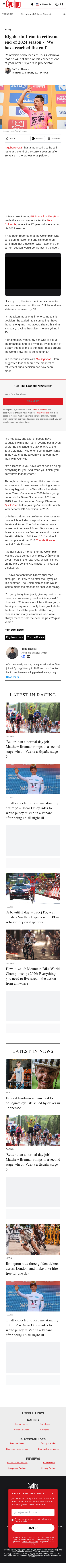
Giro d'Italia (45, 1424)
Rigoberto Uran (14, 637)
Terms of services (39, 410)
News (45, 72)
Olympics (44, 1430)
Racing (8, 29)
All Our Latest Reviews (17, 1463)
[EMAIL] (29, 657)
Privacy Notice (42, 413)
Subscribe (46, 4)
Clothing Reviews (48, 1468)
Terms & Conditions (30, 1541)
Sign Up (33, 1528)
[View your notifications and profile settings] (32, 4)
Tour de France (45, 540)
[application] (33, 273)
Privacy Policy (43, 1539)
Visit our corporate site (43, 1551)
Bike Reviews (49, 1463)
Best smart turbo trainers (17, 1449)
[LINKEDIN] (24, 657)
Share (12, 138)
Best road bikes (17, 1443)
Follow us (39, 138)
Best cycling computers (48, 1449)
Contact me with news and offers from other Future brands (33, 1520)
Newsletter (55, 138)
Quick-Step (11, 505)
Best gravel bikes (48, 1443)
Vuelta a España (21, 1430)
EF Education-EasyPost (45, 216)
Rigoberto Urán (14, 147)
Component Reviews (17, 1468)
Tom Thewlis (22, 69)
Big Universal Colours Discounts (36, 14)
